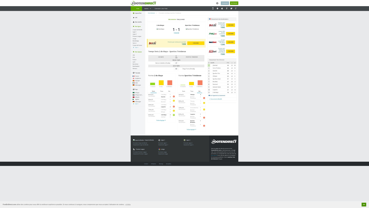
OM (134, 55)
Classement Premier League (140, 154)
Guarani (215, 71)
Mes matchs (138, 22)
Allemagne (138, 85)
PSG (134, 57)
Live (136, 17)
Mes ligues (138, 26)
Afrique (137, 93)
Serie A (134, 43)
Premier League (137, 36)
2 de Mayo (215, 92)
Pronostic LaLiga (162, 152)
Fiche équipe (161, 120)
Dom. (153, 91)
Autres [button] (146, 8)
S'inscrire (196, 43)
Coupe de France (137, 45)
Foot (137, 8)
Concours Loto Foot (161, 8)
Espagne (137, 80)
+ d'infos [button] (128, 204)
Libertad (215, 65)
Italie (136, 83)
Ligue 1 (135, 32)
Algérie (137, 99)
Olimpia (215, 76)
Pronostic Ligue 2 (188, 143)
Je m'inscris (234, 3)
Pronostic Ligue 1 (162, 143)
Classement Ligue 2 (188, 145)
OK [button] (364, 204)
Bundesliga (136, 41)
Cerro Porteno (217, 68)
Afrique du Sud (139, 95)
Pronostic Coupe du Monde (140, 143)
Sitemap (161, 163)
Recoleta (215, 81)
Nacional (215, 84)
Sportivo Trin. (216, 73)
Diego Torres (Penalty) (189, 69)
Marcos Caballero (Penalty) (162, 63)
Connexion (225, 3)
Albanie (137, 97)
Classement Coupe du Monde (140, 145)
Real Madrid (136, 66)
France (134, 59)
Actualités (168, 163)
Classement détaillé (216, 99)
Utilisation (153, 163)
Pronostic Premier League (140, 152)
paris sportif (214, 155)
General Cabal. (217, 87)
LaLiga (134, 38)
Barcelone (135, 64)
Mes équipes (138, 52)
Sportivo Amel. (217, 79)
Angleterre (138, 78)
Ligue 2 (135, 34)
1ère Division (151, 13)
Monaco (135, 68)
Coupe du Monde (137, 30)
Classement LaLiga (163, 154)
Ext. (169, 91)
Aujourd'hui (138, 13)
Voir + (136, 47)
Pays (136, 89)
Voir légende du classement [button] (217, 95)
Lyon (134, 62)
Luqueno (215, 90)
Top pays (137, 73)
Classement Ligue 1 (163, 145)
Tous (161, 91)
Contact (146, 163)
